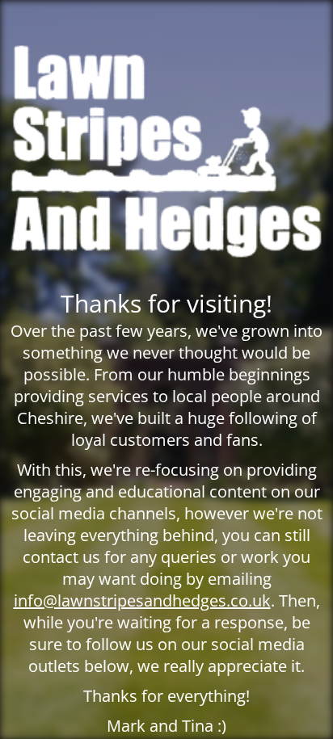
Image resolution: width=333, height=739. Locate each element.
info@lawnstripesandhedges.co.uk (142, 600)
